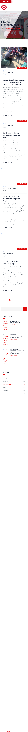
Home (2, 29)
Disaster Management (14, 384)
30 (16, 300)
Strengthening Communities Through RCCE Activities (16, 336)
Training (14, 394)
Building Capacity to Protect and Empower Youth (11, 135)
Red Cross (10, 72)
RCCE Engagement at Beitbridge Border (16, 321)
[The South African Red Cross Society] (4, 7)
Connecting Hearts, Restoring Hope (10, 262)
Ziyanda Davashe (11, 188)
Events (14, 387)
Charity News (14, 381)
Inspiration (14, 390)
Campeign (14, 378)
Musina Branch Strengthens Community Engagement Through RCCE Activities (13, 82)
